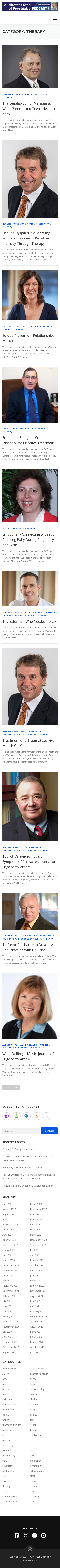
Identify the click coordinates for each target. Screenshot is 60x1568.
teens (43, 94)
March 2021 (8, 1311)
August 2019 (8, 1352)
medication (35, 612)
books (5, 1389)
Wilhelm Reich (9, 1501)
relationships (37, 429)
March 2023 (8, 1260)
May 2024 (35, 1229)
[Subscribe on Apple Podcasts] (6, 1116)
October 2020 (37, 1321)
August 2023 (8, 1249)
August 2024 (36, 1224)
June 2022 (35, 1275)
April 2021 (35, 1306)
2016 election (9, 1368)
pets (32, 1450)
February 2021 (37, 1311)
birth (5, 528)
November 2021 (38, 1290)
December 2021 (10, 1290)
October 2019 (37, 1347)
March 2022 (36, 1280)
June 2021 (35, 1301)
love (4, 1435)
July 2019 (34, 1352)
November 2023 (10, 1244)
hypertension (9, 1429)
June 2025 (35, 1214)
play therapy (8, 1455)
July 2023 (34, 1249)
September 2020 (11, 1326)
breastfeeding (37, 1389)
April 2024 (7, 1234)
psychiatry (42, 224)
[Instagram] (34, 1535)
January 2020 (37, 1341)
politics (6, 1460)
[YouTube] (43, 1535)
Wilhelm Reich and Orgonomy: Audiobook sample (28, 1185)
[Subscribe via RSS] (36, 1116)
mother (7, 731)
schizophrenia (37, 1470)
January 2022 (37, 1285)
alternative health (14, 612)
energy (6, 429)
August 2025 (8, 1214)
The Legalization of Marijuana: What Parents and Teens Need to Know (28, 108)
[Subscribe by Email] (26, 1116)
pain (31, 224)
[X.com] (25, 1535)
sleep (38, 939)
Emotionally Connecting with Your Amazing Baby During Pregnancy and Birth (29, 539)
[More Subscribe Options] (46, 1116)
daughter (34, 1404)
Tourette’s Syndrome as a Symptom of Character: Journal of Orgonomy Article (28, 861)
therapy (7, 97)
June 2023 (7, 1255)
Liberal (33, 1429)
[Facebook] (16, 1535)
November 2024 (10, 1224)
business (6, 1394)
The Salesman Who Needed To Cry (29, 621)
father (5, 1419)
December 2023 (38, 1239)
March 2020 (36, 1336)
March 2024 (36, 1234)
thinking (34, 1486)
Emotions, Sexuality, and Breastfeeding (22, 1167)
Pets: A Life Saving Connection (18, 1149)
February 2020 (9, 1341)
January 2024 (9, 1239)
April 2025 (7, 1219)
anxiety (7, 326)
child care (7, 1399)
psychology (27, 615)
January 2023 (37, 1260)
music (33, 1440)
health (6, 224)
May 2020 (35, 1331)
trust (32, 1491)
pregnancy (18, 528)
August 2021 (36, 1296)
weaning (34, 1496)
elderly (5, 1414)
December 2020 (38, 1316)
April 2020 (7, 1336)
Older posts (11, 1087)
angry (33, 1378)
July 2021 (7, 1301)
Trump (5, 1491)
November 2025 (38, 1209)
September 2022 (11, 1270)
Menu (54, 18)
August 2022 (36, 1270)
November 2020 (10, 1321)
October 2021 (9, 1296)
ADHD (5, 1373)
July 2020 (7, 1331)
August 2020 (36, 1326)
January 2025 (37, 1219)
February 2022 (9, 1285)
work (32, 1501)
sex (4, 1475)
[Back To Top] (30, 1549)
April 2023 (35, 1255)
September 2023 (38, 1244)
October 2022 (37, 1265)
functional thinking (11, 1424)
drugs (19, 94)
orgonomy (19, 224)
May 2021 (7, 1306)
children (7, 94)
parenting (31, 94)
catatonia (35, 1394)
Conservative (9, 1404)
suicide (6, 329)
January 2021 (9, 1316)
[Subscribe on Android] (16, 1116)
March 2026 (36, 1204)
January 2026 (9, 1209)
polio (32, 1455)
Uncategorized (9, 1496)
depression (20, 326)
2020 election (37, 1368)
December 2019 (10, 1347)
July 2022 (7, 1275)
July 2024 (7, 1229)
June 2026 (7, 1204)
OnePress (35, 1556)
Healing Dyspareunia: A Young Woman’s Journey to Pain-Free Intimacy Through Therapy (26, 238)
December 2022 (10, 1265)
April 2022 (7, 1280)
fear (32, 1419)
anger (5, 1378)
